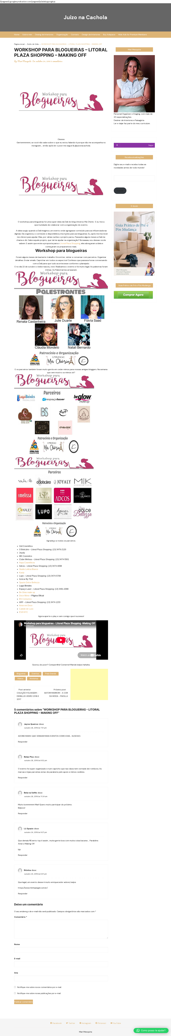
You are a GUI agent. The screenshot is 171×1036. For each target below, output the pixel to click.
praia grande (50, 673)
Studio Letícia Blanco (28, 569)
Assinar (120, 190)
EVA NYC (23, 612)
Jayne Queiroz (31, 724)
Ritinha (27, 870)
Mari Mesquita (24, 61)
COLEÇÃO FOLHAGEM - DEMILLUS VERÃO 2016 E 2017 (28, 696)
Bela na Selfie (30, 792)
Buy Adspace (109, 34)
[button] (151, 1030)
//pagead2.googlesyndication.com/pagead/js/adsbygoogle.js (27, 1)
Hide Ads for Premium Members (132, 34)
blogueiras (21, 673)
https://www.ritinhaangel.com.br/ (33, 888)
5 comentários (56, 61)
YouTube (116, 1023)
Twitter (71, 1023)
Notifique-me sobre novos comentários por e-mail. (39, 987)
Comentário (20, 917)
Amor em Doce (25, 605)
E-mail (17, 958)
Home (16, 34)
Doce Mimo (24, 596)
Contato (75, 34)
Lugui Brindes (25, 586)
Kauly (21, 573)
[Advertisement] (89, 684)
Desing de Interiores (44, 34)
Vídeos (20, 678)
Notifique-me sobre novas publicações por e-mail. (39, 993)
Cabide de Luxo (26, 609)
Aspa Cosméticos (27, 563)
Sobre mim (27, 34)
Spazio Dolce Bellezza (29, 582)
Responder (22, 742)
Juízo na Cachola (85, 17)
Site (16, 973)
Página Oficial (37, 596)
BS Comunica (25, 599)
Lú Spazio (28, 828)
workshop (34, 678)
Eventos (35, 673)
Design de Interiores (91, 34)
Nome (17, 944)
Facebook (57, 1023)
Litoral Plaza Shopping (69, 243)
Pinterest (101, 1023)
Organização (62, 34)
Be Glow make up (27, 592)
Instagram (86, 1023)
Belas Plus (29, 757)
